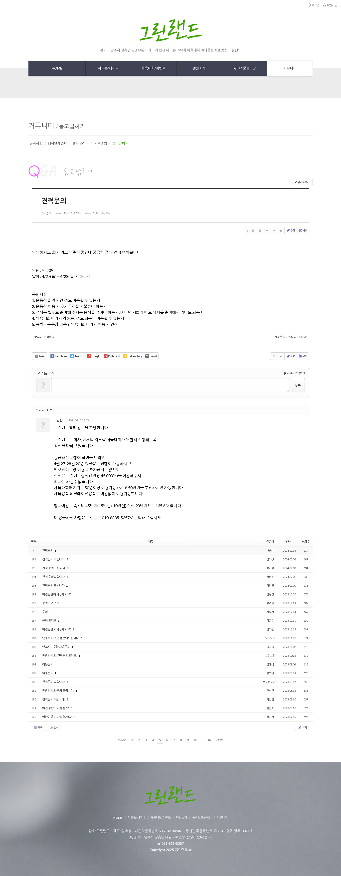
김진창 (270, 594)
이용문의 (47, 664)
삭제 (304, 230)
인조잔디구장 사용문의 (56, 647)
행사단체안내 (57, 143)
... (202, 740)
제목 (150, 541)
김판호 (270, 708)
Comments (44, 410)
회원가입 (331, 5)
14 (208, 740)
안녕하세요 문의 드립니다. (58, 690)
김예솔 (270, 603)
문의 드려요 (49, 620)
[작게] (259, 230)
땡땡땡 (270, 646)
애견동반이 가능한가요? (56, 594)
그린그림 (270, 655)
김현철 (270, 585)
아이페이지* (270, 681)
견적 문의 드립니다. (54, 568)
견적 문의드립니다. (54, 577)
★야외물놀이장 (201, 817)
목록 (41, 356)
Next (218, 740)
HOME (118, 817)
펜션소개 (181, 817)
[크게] (252, 230)
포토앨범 (100, 143)
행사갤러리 (80, 143)
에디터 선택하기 (295, 373)
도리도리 (270, 638)
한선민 (270, 690)
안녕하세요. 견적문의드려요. (60, 655)
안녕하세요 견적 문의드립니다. (61, 638)
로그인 (315, 5)
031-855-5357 (173, 843)
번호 (33, 541)
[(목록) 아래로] (273, 230)
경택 (270, 550)
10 (194, 740)
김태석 (270, 664)
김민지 (270, 716)
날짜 (287, 541)
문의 (45, 612)
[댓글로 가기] (280, 230)
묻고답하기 (72, 126)
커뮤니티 (41, 125)
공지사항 (35, 143)
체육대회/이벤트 (161, 817)
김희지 (270, 611)
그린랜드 (59, 420)
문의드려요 (49, 603)
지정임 (270, 699)
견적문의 (48, 550)
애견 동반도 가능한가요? (57, 708)
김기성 (270, 559)
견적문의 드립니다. (54, 559)
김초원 (270, 673)
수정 (292, 230)
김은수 (270, 620)
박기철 (270, 568)
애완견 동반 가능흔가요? (57, 717)
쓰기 (304, 727)
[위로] (266, 230)
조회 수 (306, 541)
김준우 (270, 576)
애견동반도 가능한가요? (57, 629)
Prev (122, 740)
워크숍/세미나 (136, 817)
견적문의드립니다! (54, 699)
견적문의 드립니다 (53, 585)
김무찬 (270, 629)
